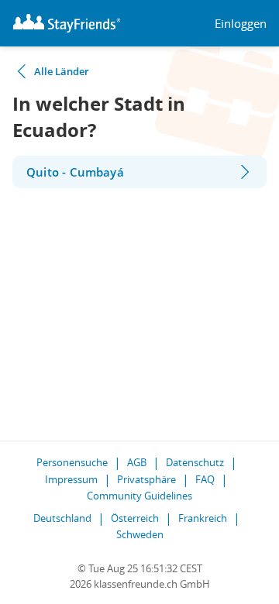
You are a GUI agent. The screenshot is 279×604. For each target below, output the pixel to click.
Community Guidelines (139, 496)
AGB (136, 462)
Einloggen (241, 23)
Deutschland (62, 518)
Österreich (135, 518)
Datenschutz (195, 462)
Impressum (71, 479)
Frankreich (202, 518)
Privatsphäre (146, 479)
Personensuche (72, 462)
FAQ (205, 479)
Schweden (140, 534)
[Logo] (66, 23)
